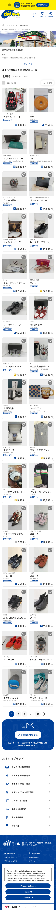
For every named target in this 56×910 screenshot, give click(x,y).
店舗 (8, 25)
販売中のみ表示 (11, 83)
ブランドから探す (10, 861)
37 (38, 714)
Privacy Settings (28, 886)
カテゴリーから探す (11, 857)
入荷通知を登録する (28, 734)
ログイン (32, 861)
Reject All (28, 892)
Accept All (28, 898)
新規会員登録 (33, 857)
